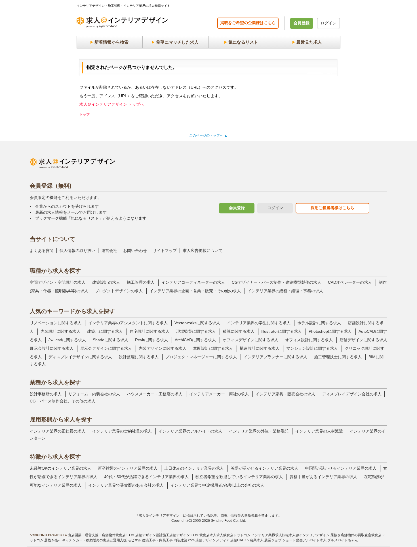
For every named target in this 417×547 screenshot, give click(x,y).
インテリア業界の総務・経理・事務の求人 (285, 291)
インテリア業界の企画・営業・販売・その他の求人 (195, 291)
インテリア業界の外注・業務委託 (258, 431)
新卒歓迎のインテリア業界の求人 (127, 468)
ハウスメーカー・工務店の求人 (154, 394)
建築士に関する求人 (105, 331)
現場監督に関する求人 (196, 331)
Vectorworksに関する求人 (197, 323)
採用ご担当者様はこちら (332, 207)
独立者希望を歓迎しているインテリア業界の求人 (239, 476)
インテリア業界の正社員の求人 (57, 431)
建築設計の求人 (106, 282)
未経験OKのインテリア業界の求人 (60, 468)
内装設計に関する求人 (60, 331)
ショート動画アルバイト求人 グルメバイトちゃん (320, 540)
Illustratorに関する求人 (281, 331)
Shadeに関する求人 (110, 340)
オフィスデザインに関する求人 (250, 340)
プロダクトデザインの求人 (119, 291)
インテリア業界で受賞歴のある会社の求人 (126, 485)
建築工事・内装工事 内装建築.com (168, 540)
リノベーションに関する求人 (55, 323)
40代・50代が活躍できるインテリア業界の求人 (146, 476)
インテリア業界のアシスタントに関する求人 (128, 323)
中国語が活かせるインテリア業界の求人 (340, 468)
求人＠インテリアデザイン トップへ (111, 104)
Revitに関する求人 (151, 340)
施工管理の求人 (141, 282)
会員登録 (301, 23)
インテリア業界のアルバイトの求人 (190, 431)
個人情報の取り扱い (77, 250)
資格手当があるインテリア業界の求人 (323, 476)
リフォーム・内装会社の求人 (94, 394)
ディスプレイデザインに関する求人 (80, 357)
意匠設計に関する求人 (213, 348)
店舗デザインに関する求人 (363, 340)
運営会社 (109, 250)
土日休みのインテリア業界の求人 (194, 468)
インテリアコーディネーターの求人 (193, 282)
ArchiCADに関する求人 (195, 340)
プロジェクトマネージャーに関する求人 (201, 357)
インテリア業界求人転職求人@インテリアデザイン (290, 535)
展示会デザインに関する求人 (106, 348)
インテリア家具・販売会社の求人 (285, 394)
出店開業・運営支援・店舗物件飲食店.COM (101, 535)
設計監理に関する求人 (139, 357)
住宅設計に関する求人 (149, 331)
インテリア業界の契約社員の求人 (122, 431)
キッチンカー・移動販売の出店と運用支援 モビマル (101, 540)
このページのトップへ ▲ (208, 135)
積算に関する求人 (238, 331)
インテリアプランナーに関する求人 (275, 357)
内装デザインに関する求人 (162, 348)
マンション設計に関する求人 (312, 348)
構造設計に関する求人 (259, 348)
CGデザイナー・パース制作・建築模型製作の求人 (276, 282)
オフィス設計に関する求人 (309, 340)
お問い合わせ (135, 250)
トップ (84, 114)
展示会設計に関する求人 (51, 348)
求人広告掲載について (202, 250)
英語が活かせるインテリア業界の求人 (264, 468)
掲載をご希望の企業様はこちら (248, 22)
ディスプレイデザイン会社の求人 (352, 394)
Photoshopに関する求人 (330, 331)
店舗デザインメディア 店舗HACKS (222, 540)
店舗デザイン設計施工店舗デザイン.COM (167, 535)
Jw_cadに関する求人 (67, 340)
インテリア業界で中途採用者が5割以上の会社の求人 (217, 485)
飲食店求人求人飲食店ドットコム (224, 535)
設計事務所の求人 (46, 394)
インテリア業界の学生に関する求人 (258, 323)
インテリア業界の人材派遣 (319, 431)
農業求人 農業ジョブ (265, 540)
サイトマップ (165, 250)
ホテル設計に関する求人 (319, 323)
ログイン (328, 23)
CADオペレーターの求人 (350, 282)
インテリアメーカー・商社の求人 (219, 394)
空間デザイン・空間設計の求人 (57, 282)
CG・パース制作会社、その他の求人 (62, 401)
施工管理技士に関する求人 (338, 357)
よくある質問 (42, 250)
